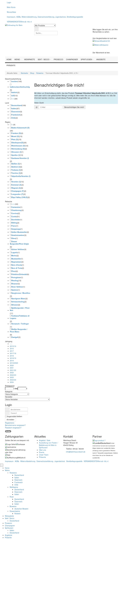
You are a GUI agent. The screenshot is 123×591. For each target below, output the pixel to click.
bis (16, 388)
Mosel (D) (15, 136)
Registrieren (9, 423)
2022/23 (13, 375)
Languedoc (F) (17, 194)
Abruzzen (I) (16, 152)
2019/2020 (14, 363)
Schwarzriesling (17, 301)
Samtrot (14, 290)
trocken (14, 81)
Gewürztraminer (17, 235)
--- (12, 124)
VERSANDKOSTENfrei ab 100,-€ (19, 21)
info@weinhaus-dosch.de (75, 452)
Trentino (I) (15, 173)
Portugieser (16, 277)
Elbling (14, 222)
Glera (13, 238)
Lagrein (14, 252)
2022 (12, 372)
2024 (12, 382)
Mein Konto (11, 7)
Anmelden (10, 419)
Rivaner (14, 283)
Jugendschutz (59, 461)
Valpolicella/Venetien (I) (21, 176)
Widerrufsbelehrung (27, 461)
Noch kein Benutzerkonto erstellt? (61, 574)
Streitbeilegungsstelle (74, 461)
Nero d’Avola (16, 265)
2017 (12, 351)
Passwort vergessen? (13, 427)
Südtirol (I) (15, 167)
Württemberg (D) (18, 149)
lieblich (14, 92)
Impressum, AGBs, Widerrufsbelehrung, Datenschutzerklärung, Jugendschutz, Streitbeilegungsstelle (45, 17)
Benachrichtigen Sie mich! (74, 107)
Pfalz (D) (14, 139)
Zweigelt (14, 337)
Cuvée (14, 216)
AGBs (17, 461)
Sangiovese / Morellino (20, 293)
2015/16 (13, 346)
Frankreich (15, 114)
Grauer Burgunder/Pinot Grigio (19, 242)
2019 (12, 360)
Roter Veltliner (17, 287)
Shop (32, 73)
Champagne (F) (17, 191)
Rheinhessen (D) (18, 145)
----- (12, 98)
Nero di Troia (16, 268)
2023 (12, 377)
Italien (13, 108)
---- (11, 344)
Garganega (15, 229)
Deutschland (16, 105)
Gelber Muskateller (19, 232)
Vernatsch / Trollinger (20, 323)
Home (7, 468)
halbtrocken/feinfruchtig (20, 87)
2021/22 (13, 370)
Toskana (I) (16, 170)
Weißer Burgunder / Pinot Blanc (18, 330)
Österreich (15, 111)
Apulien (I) (15, 155)
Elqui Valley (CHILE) (19, 197)
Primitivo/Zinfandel (19, 274)
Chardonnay (16, 210)
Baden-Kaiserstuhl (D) (20, 127)
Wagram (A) (16, 188)
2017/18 (13, 353)
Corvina (14, 213)
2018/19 (13, 358)
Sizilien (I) (15, 163)
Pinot (13, 271)
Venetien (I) (16, 181)
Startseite (24, 73)
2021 (12, 368)
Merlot (14, 255)
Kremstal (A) (16, 185)
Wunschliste (11, 12)
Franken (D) (16, 133)
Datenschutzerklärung (45, 461)
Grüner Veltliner (17, 249)
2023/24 (13, 380)
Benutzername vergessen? (15, 425)
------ (13, 204)
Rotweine (39, 73)
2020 (12, 365)
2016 (12, 348)
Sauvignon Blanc (18, 298)
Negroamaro (16, 262)
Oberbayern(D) (17, 142)
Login (9, 2)
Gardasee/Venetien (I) (20, 158)
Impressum (9, 461)
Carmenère (15, 207)
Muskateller (16, 258)
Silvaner (14, 305)
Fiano (13, 226)
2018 (12, 356)
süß (13, 95)
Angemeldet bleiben (37, 564)
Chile (13, 118)
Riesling (14, 280)
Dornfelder (15, 219)
